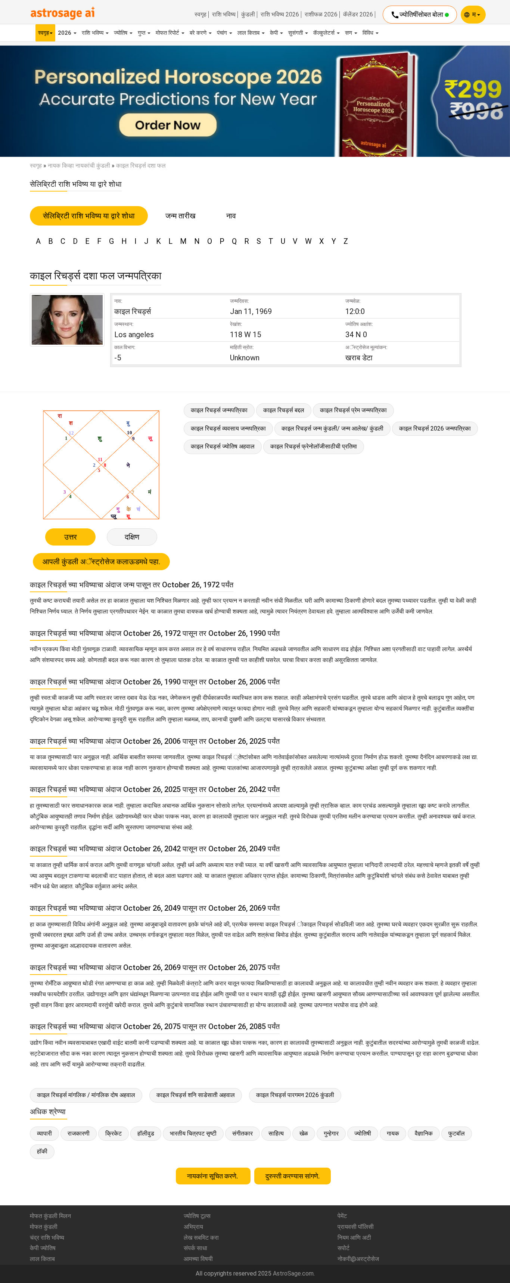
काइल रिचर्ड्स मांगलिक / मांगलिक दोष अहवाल (86, 1095)
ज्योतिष (121, 32)
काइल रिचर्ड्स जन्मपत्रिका (219, 410)
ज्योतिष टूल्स (197, 1216)
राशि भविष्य (224, 14)
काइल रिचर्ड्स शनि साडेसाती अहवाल (195, 1095)
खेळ (303, 1133)
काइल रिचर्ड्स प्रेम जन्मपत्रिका (353, 410)
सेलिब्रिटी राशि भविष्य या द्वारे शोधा (89, 215)
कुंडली (248, 14)
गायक (393, 1133)
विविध (369, 32)
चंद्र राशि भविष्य (47, 1237)
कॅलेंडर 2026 (358, 14)
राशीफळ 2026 (321, 14)
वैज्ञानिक (424, 1133)
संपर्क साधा (195, 1248)
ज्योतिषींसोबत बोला (418, 14)
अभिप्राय (193, 1226)
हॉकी (42, 1151)
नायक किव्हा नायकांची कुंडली (79, 165)
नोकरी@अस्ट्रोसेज (358, 1258)
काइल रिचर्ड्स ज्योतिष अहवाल (223, 446)
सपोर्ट (343, 1248)
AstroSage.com (293, 1273)
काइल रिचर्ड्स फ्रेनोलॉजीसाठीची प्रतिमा (313, 446)
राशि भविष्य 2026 (280, 14)
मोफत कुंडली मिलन (50, 1216)
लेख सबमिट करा (201, 1237)
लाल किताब (249, 32)
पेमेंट (342, 1216)
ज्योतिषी (362, 1133)
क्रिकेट (113, 1133)
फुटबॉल (456, 1133)
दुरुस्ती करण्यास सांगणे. (292, 1176)
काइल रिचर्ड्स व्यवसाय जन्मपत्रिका (228, 428)
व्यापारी (44, 1133)
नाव (231, 215)
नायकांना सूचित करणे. (213, 1176)
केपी (274, 32)
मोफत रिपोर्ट (168, 32)
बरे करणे (199, 32)
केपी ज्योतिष (43, 1248)
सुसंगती (296, 32)
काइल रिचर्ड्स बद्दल (283, 410)
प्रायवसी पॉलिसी (356, 1226)
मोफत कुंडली (43, 1226)
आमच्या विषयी (198, 1258)
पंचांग (222, 32)
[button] (38, 101)
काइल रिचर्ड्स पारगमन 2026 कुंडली (295, 1095)
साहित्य (276, 1133)
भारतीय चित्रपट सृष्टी (193, 1133)
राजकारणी (79, 1133)
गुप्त (142, 32)
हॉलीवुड (145, 1133)
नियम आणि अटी (354, 1237)
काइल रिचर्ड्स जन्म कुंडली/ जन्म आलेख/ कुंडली (332, 428)
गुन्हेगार (331, 1133)
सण (349, 32)
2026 (65, 32)
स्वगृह (200, 14)
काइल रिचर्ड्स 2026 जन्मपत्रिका (435, 428)
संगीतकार (242, 1133)
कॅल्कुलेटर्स (324, 32)
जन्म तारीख (180, 215)
